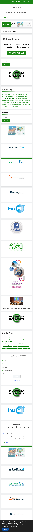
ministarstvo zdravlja (8, 98)
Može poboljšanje (9, 370)
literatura (17, 96)
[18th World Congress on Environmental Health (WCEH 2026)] (19, 25)
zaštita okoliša (23, 102)
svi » (7, 442)
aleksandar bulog (19, 98)
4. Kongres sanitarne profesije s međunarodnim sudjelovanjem (18, 1)
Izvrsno (6, 364)
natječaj (16, 104)
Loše (6, 367)
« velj (3, 442)
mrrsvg (13, 96)
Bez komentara (9, 374)
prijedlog (4, 104)
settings (15, 526)
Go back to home (16, 53)
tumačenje (25, 98)
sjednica (27, 102)
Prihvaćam (5, 529)
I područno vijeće (28, 100)
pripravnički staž (7, 102)
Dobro (6, 360)
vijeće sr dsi (8, 104)
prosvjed (12, 104)
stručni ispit (16, 102)
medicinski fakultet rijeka (19, 100)
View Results (16, 380)
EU (19, 102)
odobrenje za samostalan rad (8, 100)
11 (3, 434)
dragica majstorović (23, 96)
